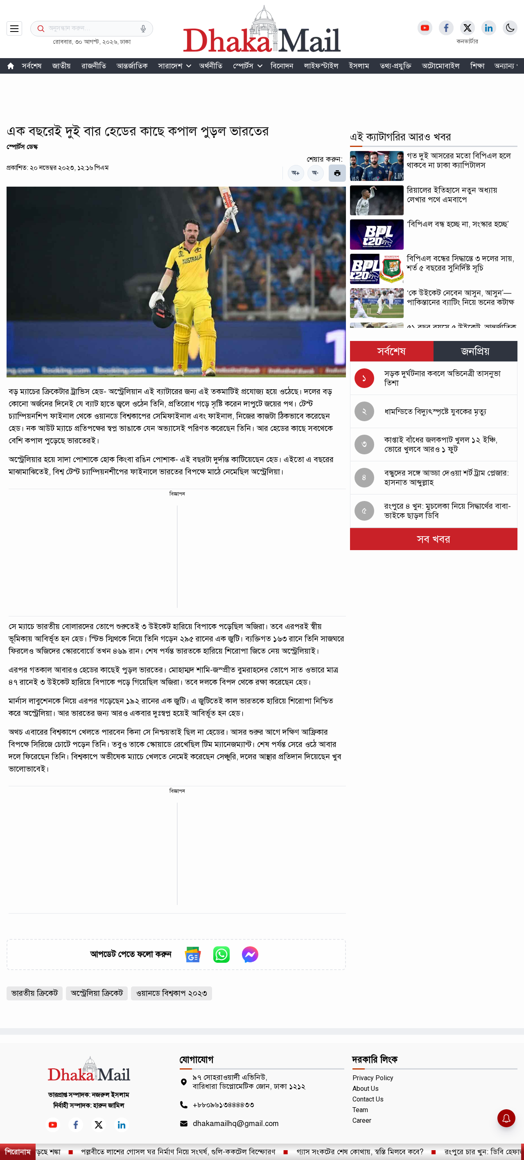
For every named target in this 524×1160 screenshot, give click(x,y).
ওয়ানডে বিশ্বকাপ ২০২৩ (171, 993)
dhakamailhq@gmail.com (236, 1123)
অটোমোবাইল (441, 65)
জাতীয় (61, 65)
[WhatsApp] (221, 954)
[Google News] (192, 954)
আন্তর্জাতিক (132, 65)
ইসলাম (359, 65)
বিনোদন (282, 65)
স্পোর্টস (243, 65)
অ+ (296, 172)
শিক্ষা (477, 65)
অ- (315, 172)
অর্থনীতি (210, 65)
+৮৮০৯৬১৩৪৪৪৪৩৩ (223, 1104)
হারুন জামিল (108, 1105)
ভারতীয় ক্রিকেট (34, 993)
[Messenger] (250, 954)
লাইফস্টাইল (321, 65)
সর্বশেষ (32, 65)
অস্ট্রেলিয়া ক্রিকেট (97, 993)
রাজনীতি (93, 65)
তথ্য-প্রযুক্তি (395, 65)
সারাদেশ (170, 65)
